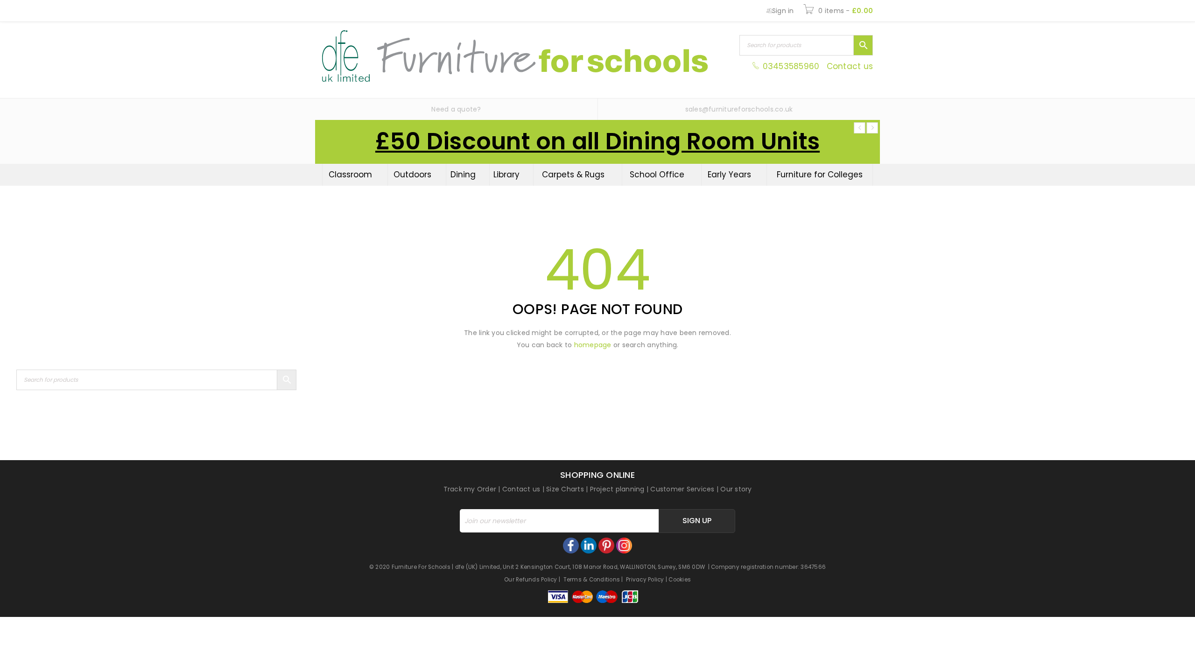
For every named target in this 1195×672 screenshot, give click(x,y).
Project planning (617, 489)
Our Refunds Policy (530, 579)
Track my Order (470, 489)
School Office (657, 174)
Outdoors (412, 174)
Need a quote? (456, 109)
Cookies (679, 579)
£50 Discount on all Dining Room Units (597, 141)
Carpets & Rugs (573, 174)
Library (506, 174)
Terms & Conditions (591, 579)
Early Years (729, 174)
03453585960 (791, 66)
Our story (736, 489)
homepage (593, 345)
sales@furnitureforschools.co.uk (739, 109)
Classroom (350, 174)
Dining (463, 174)
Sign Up (696, 520)
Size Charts (565, 489)
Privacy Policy (645, 579)
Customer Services (682, 489)
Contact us (850, 66)
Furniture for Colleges (820, 174)
